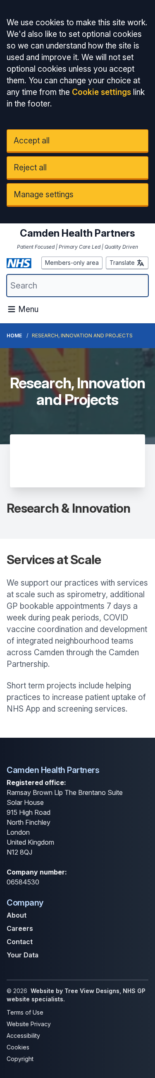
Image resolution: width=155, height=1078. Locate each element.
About (16, 915)
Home (14, 335)
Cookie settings (101, 92)
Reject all (30, 167)
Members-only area (72, 262)
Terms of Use (25, 1012)
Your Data (22, 955)
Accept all (32, 140)
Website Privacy (29, 1023)
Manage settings (44, 194)
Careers (20, 928)
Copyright (20, 1058)
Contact (20, 941)
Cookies (18, 1047)
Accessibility (23, 1035)
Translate (122, 262)
